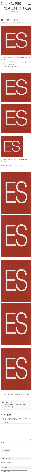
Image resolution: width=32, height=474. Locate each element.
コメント (4, 422)
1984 (27, 394)
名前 (2, 442)
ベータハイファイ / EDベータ (15, 394)
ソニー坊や (9, 23)
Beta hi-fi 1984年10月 (23, 404)
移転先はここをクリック (7, 462)
